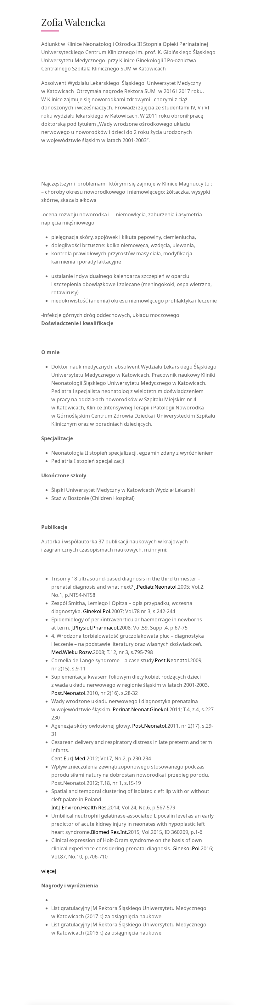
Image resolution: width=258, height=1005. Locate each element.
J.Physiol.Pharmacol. (95, 627)
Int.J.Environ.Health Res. (79, 807)
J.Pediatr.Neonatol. (156, 586)
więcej (48, 871)
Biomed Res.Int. (109, 832)
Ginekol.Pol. (97, 611)
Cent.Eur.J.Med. (69, 758)
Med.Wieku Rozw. (72, 652)
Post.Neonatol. (172, 660)
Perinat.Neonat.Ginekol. (141, 709)
